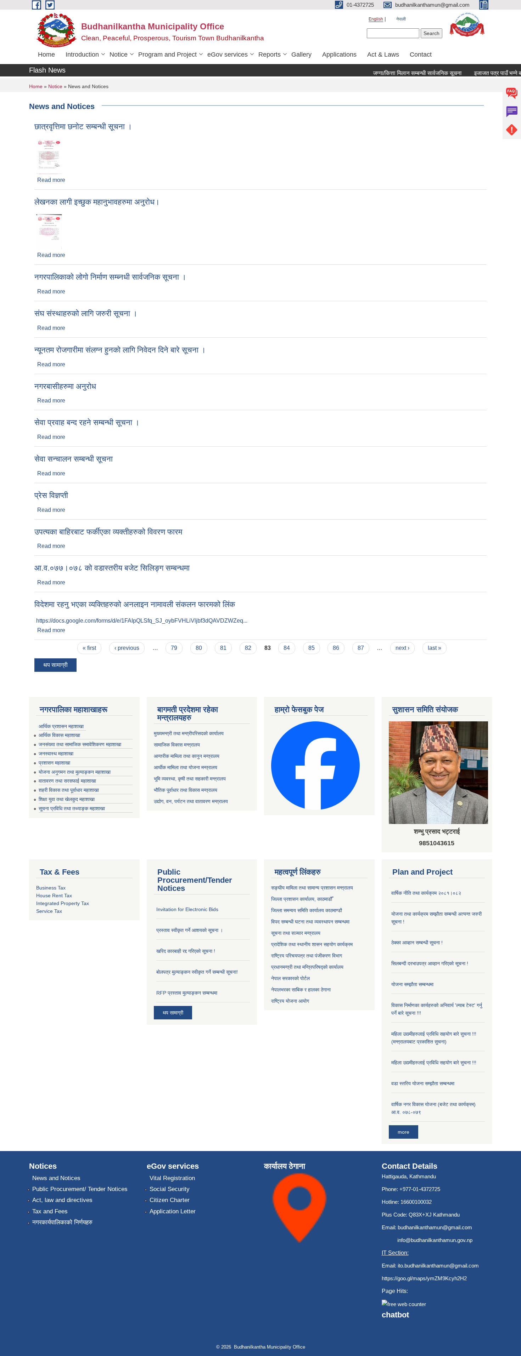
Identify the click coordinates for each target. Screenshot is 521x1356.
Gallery (301, 54)
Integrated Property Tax (62, 903)
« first (89, 648)
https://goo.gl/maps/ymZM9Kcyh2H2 (424, 1278)
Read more (51, 180)
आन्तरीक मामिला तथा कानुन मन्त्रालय (186, 756)
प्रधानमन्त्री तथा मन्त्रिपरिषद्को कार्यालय (307, 967)
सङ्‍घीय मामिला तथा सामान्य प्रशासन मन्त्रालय (312, 888)
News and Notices (56, 1178)
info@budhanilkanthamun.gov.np (434, 1240)
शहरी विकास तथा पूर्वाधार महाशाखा (69, 790)
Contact (421, 54)
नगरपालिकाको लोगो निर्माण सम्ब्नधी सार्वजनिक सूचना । (110, 277)
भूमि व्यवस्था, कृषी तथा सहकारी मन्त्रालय (190, 779)
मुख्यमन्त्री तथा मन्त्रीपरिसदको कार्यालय (189, 733)
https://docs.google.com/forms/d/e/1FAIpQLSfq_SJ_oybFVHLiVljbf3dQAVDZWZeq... (141, 621)
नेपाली (401, 19)
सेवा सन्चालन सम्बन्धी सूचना (73, 458)
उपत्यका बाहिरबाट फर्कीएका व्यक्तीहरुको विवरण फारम (108, 531)
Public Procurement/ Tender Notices (80, 1189)
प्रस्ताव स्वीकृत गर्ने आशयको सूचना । (189, 930)
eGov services (227, 54)
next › (402, 648)
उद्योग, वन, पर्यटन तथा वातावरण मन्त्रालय (191, 801)
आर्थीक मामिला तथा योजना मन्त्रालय (185, 767)
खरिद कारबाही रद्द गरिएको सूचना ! (185, 951)
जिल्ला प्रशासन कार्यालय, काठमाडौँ (301, 899)
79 (174, 648)
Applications (339, 54)
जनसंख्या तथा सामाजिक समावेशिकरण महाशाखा (80, 744)
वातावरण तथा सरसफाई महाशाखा (67, 781)
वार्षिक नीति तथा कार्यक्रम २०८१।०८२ (426, 893)
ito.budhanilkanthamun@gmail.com (438, 1266)
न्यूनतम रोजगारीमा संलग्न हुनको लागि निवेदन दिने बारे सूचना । (120, 349)
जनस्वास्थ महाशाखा (56, 753)
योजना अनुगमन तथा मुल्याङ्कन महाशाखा (75, 772)
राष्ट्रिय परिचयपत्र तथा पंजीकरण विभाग (306, 956)
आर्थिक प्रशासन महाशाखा (61, 726)
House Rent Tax (54, 895)
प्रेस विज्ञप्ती (51, 495)
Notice (119, 54)
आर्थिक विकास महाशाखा (59, 735)
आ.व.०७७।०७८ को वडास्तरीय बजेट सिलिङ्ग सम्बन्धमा (112, 567)
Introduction (82, 54)
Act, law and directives (62, 1200)
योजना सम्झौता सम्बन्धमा (412, 984)
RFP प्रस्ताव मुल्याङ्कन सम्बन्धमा (186, 993)
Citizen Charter (170, 1200)
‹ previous (126, 648)
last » (434, 648)
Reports (269, 54)
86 (336, 648)
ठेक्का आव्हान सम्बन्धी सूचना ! (417, 942)
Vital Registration (172, 1178)
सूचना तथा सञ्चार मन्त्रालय (295, 933)
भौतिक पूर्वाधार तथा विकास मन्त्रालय (185, 790)
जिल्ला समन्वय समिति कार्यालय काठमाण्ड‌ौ (306, 910)
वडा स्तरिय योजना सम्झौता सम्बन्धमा (422, 1083)
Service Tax (49, 911)
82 (248, 648)
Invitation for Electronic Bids (187, 909)
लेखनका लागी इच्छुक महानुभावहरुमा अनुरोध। (97, 202)
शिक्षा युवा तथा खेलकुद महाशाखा (67, 799)
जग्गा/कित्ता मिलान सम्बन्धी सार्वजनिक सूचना (404, 73)
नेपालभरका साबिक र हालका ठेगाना (301, 989)
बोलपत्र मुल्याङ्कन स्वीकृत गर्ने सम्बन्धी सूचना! (197, 972)
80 (199, 648)
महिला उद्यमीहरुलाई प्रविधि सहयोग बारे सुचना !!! (433, 1062)
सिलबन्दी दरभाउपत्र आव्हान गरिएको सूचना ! (429, 963)
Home (46, 54)
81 (223, 648)
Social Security (170, 1189)
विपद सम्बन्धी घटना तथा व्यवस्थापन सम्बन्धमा (310, 922)
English (376, 19)
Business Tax (51, 888)
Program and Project (167, 54)
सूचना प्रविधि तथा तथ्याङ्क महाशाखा (72, 808)
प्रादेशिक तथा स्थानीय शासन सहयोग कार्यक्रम (312, 944)
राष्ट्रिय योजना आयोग (290, 1001)
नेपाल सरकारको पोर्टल (290, 978)
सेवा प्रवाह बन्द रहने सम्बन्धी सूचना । (87, 422)
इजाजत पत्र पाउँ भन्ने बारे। (489, 73)
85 (311, 648)
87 (361, 648)
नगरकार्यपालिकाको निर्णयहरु (62, 1222)
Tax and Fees (50, 1211)
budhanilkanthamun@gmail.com (435, 1227)
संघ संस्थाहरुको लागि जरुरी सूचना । (86, 313)
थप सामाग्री (55, 665)
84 (287, 648)
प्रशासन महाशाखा (54, 763)
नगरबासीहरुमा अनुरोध (65, 386)
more (403, 1132)
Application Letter (173, 1211)
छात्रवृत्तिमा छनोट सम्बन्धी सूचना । (83, 126)
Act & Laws (383, 54)
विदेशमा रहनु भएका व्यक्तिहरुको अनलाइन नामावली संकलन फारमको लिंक (134, 604)
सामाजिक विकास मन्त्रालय (177, 745)
